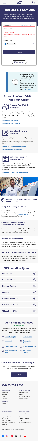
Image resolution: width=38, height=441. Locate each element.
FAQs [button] (19, 375)
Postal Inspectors (6, 415)
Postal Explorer (6, 418)
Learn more (28, 89)
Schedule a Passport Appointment (15, 172)
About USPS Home (23, 392)
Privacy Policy (22, 413)
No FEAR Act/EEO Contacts (26, 418)
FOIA (20, 416)
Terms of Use (22, 415)
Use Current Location (26, 25)
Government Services (24, 400)
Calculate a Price (11, 346)
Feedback (4, 398)
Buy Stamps (27, 337)
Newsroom (21, 394)
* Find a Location (7, 25)
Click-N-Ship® (10, 337)
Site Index (4, 394)
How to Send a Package (11, 123)
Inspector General (6, 416)
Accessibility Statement (24, 422)
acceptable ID (23, 215)
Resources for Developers (8, 422)
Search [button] (19, 52)
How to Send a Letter (10, 120)
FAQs (3, 396)
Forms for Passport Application (14, 146)
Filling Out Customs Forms (12, 149)
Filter (20, 62)
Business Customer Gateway (9, 413)
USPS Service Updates (24, 396)
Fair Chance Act (23, 420)
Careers (4, 403)
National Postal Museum (8, 420)
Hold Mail (8, 341)
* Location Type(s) (7, 40)
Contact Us (5, 392)
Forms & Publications (24, 398)
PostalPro (4, 424)
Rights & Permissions (24, 402)
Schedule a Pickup (29, 346)
